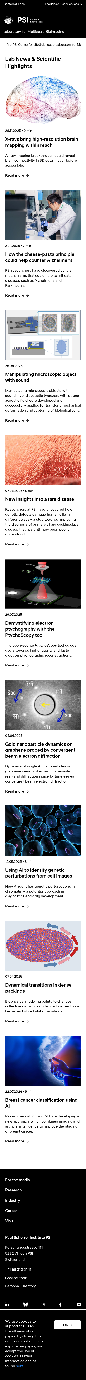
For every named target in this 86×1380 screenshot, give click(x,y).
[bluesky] (25, 1304)
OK (65, 1325)
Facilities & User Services (62, 4)
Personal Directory (20, 1286)
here (20, 1366)
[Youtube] (79, 1304)
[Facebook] (61, 1304)
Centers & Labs (14, 4)
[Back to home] (23, 20)
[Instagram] (43, 1304)
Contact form (16, 1278)
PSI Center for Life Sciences (32, 44)
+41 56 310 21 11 (18, 1269)
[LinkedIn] (7, 1304)
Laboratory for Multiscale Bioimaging (33, 31)
